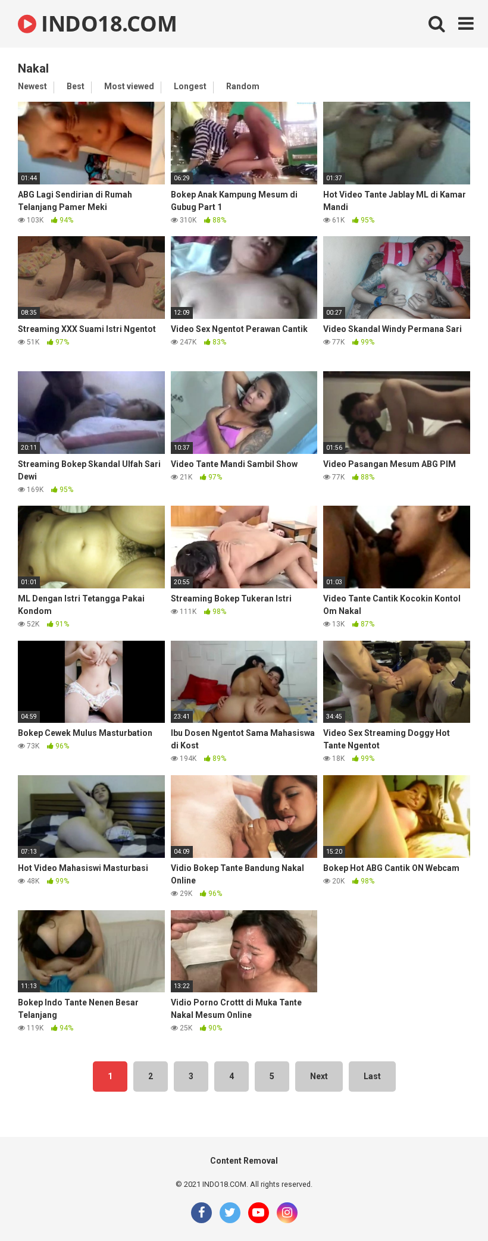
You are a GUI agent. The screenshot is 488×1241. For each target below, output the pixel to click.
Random (242, 86)
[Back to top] (448, 1205)
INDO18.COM (106, 23)
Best (76, 86)
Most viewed (129, 86)
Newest (32, 86)
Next (319, 1076)
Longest (190, 86)
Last (372, 1076)
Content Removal (244, 1160)
